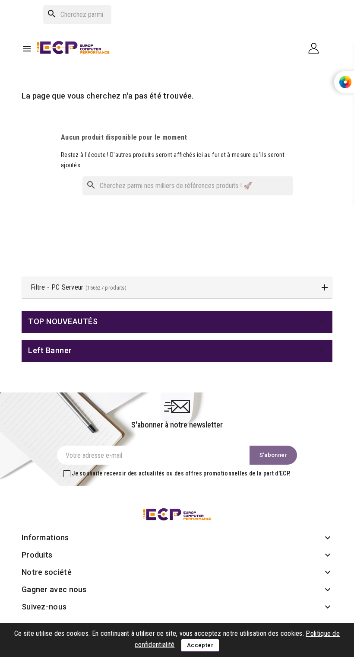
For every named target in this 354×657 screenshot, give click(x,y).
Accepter (200, 645)
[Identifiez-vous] (317, 48)
